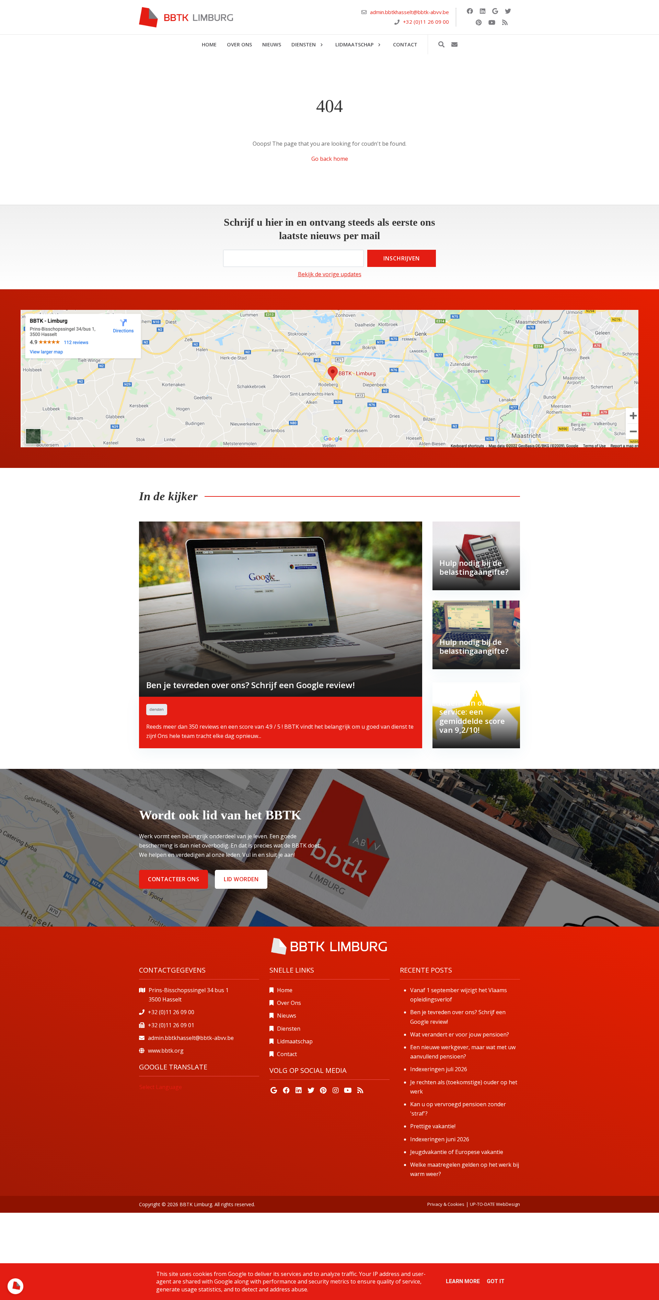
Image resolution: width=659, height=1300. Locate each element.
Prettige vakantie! (432, 1126)
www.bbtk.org (166, 1050)
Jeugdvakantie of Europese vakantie (456, 1152)
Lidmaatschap (295, 1041)
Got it (496, 1281)
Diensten (288, 1028)
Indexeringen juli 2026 (438, 1069)
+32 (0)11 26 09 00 (426, 21)
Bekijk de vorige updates (329, 274)
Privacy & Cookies (445, 1204)
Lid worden (241, 879)
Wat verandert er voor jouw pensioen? (459, 1034)
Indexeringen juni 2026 (439, 1139)
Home (284, 990)
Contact (287, 1054)
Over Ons (289, 1003)
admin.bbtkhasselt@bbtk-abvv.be (409, 12)
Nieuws (286, 1015)
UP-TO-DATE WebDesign (495, 1204)
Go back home (329, 158)
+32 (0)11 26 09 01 (171, 1025)
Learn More (463, 1281)
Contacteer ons (173, 879)
